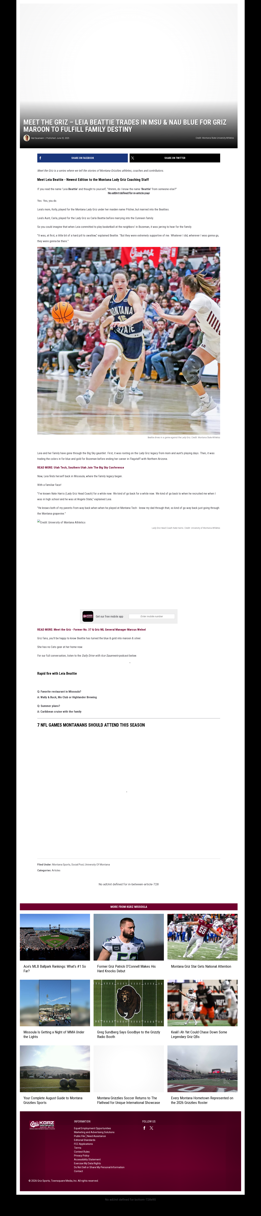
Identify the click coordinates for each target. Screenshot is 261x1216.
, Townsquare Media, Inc (63, 1180)
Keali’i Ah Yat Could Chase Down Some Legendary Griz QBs (199, 1034)
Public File (79, 1136)
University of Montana (97, 864)
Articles (56, 870)
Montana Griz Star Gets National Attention (201, 966)
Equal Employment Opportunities (92, 1128)
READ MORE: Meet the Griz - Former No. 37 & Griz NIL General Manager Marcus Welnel (91, 629)
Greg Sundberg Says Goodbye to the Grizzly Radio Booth (128, 1034)
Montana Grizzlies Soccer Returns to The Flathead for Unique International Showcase (128, 1100)
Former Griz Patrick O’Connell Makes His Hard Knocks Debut (126, 968)
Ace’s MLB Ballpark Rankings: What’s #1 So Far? (54, 968)
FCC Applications (83, 1143)
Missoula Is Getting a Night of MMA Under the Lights (53, 1034)
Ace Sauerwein (37, 138)
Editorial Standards (84, 1140)
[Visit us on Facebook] (145, 1128)
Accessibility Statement (87, 1159)
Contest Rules (82, 1151)
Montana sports (61, 864)
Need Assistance (96, 1136)
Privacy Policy (81, 1155)
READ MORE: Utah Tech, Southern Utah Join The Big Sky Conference (80, 467)
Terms (77, 1147)
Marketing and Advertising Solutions (94, 1132)
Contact (78, 1171)
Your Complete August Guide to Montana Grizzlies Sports (52, 1100)
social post (77, 864)
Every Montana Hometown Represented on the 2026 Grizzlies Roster (202, 1100)
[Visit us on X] (152, 1128)
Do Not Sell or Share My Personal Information (99, 1167)
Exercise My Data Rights (87, 1163)
